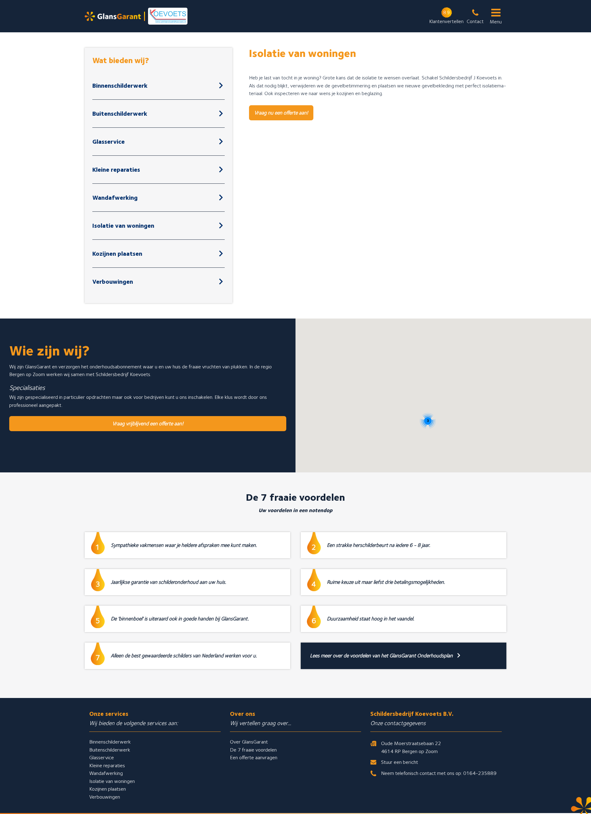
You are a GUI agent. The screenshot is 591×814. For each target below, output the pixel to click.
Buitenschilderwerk (119, 113)
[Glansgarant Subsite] (136, 16)
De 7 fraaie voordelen (253, 750)
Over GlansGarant (249, 742)
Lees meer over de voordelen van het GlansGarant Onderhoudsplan (382, 655)
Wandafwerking (115, 197)
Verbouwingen (112, 281)
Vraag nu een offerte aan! (281, 113)
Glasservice (108, 141)
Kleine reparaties (116, 169)
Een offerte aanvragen (253, 757)
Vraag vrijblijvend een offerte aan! (147, 423)
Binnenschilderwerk (119, 85)
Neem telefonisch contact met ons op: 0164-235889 (439, 773)
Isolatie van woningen (123, 225)
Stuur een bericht (399, 762)
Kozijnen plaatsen (117, 253)
